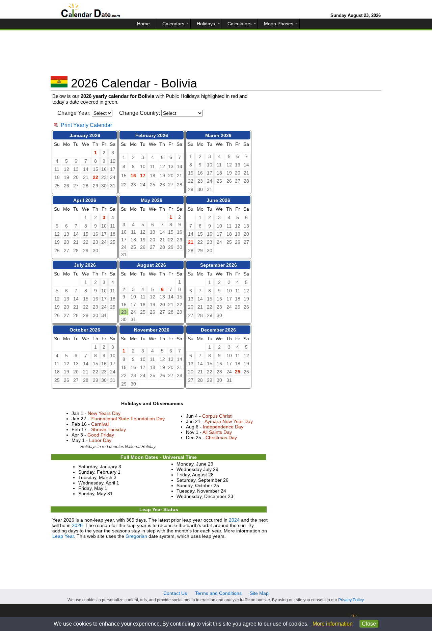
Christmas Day (221, 437)
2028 (77, 525)
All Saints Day (217, 432)
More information (333, 624)
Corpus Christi (217, 416)
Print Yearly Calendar (86, 125)
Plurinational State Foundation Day (127, 418)
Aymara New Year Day (229, 421)
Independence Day (223, 426)
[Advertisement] (216, 56)
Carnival (100, 424)
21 (190, 242)
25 (237, 371)
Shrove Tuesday (108, 429)
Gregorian (136, 536)
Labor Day (100, 440)
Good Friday (100, 435)
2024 (234, 520)
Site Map (259, 593)
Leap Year (63, 536)
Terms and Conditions (218, 593)
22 (95, 177)
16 (133, 175)
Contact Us (175, 593)
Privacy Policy (350, 600)
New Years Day (104, 413)
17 (142, 175)
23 (124, 312)
